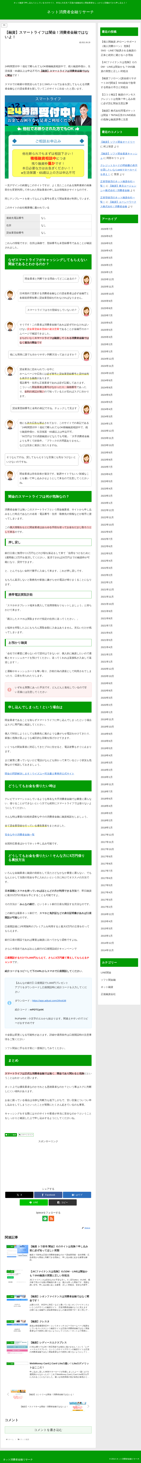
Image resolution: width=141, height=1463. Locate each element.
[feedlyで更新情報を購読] (45, 1218)
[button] (63, 1202)
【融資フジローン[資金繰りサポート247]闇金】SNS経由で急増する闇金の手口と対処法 (118, 83)
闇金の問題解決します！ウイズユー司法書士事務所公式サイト (39, 773)
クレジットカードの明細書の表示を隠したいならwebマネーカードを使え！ (118, 170)
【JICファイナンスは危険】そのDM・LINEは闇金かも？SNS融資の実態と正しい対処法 (119, 67)
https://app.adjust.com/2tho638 (49, 1000)
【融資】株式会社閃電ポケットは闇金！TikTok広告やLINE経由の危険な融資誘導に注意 (118, 115)
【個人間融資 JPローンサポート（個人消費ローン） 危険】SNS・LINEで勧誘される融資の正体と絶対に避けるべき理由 (119, 48)
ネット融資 (12, 1135)
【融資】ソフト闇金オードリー (117, 142)
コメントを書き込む (48, 1430)
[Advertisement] (48, 53)
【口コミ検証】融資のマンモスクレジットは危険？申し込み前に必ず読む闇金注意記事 (118, 99)
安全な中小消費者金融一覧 (20, 834)
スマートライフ (27, 1135)
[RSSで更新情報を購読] (51, 1218)
